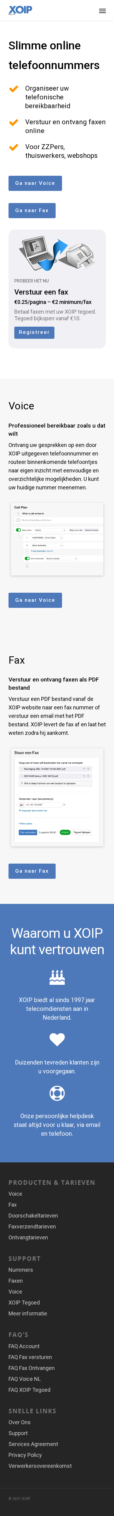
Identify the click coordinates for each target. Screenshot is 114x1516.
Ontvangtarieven (28, 1237)
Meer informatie (28, 1313)
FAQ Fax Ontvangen (32, 1368)
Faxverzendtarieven (32, 1226)
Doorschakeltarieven (33, 1215)
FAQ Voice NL (25, 1379)
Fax (13, 1204)
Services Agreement (33, 1444)
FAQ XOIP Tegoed (29, 1390)
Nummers (21, 1270)
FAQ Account (24, 1346)
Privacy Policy (25, 1455)
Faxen (16, 1281)
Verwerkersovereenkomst (40, 1466)
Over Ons (20, 1422)
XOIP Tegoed (24, 1302)
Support (18, 1433)
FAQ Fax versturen (30, 1357)
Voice (15, 1194)
